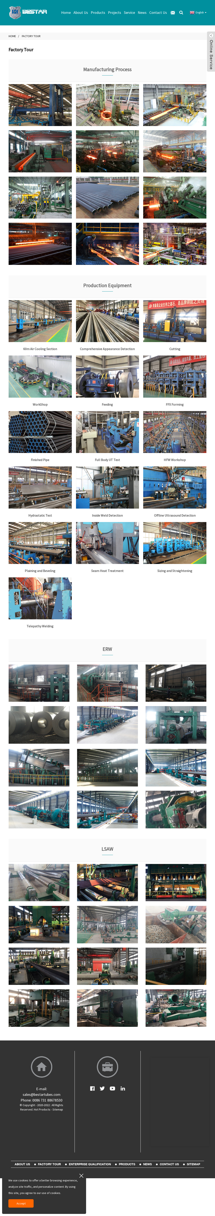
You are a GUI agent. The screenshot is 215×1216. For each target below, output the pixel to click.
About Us (80, 12)
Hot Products (42, 1109)
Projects (114, 12)
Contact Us (158, 12)
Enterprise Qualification (90, 1164)
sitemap (193, 1164)
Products (98, 12)
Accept (21, 1203)
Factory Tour (31, 36)
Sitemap (57, 1109)
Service (129, 12)
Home (66, 12)
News (142, 12)
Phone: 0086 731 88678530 (41, 1100)
